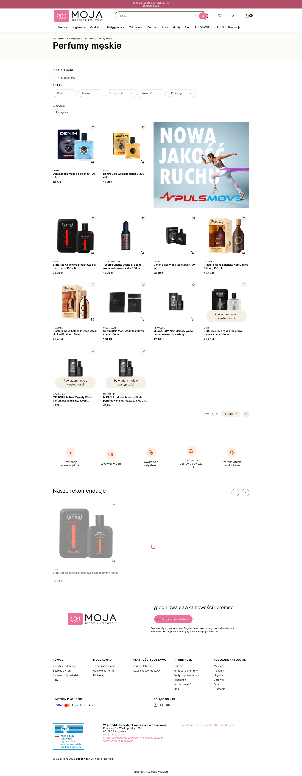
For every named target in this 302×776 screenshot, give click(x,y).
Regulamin (180, 679)
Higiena (218, 675)
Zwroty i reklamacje (64, 666)
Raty (55, 679)
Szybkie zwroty (62, 670)
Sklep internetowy (150, 772)
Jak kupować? (182, 684)
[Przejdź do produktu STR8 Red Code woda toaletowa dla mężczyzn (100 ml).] (75, 236)
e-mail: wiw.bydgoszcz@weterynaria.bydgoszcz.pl (133, 737)
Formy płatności (142, 666)
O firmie (178, 666)
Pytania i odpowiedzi (65, 675)
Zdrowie (219, 679)
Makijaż (218, 666)
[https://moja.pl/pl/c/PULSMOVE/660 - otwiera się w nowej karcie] (201, 165)
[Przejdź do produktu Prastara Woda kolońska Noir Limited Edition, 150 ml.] (226, 236)
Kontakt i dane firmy (186, 670)
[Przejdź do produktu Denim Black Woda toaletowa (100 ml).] (176, 236)
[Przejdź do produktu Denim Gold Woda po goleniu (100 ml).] (125, 145)
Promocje (219, 688)
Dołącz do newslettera (173, 619)
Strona (206, 414)
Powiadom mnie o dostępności (226, 316)
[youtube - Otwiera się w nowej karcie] (168, 705)
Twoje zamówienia (104, 666)
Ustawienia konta (103, 670)
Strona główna (59, 38)
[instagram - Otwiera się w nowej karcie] (155, 705)
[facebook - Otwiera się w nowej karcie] (162, 705)
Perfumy (219, 670)
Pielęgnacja (74, 38)
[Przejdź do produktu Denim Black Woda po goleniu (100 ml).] (75, 145)
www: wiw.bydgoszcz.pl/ (118, 740)
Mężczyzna (89, 38)
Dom (217, 684)
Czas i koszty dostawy (147, 670)
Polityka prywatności (186, 675)
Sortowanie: (59, 105)
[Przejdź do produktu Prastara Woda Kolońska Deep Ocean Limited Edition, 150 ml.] (75, 302)
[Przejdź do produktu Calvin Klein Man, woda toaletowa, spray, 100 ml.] (125, 302)
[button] (203, 15)
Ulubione (98, 675)
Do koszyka (92, 162)
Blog (176, 688)
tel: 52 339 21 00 (113, 734)
